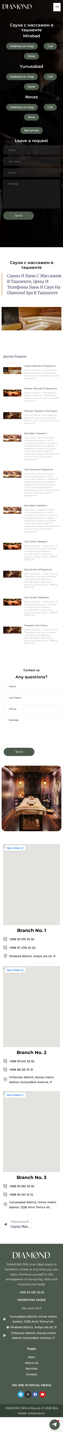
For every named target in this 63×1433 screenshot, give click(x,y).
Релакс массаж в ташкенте (40, 388)
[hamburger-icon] (57, 7)
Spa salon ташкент (35, 433)
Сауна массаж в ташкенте (40, 365)
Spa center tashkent (36, 597)
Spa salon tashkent (35, 505)
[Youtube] (42, 1394)
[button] (54, 1424)
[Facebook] (35, 1394)
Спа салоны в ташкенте (38, 469)
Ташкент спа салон (35, 625)
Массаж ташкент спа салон (40, 410)
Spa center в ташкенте (38, 569)
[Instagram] (28, 1394)
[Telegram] (20, 1394)
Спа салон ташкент (35, 541)
